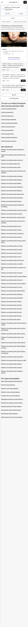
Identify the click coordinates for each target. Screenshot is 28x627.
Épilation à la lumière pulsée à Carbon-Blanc (13, 217)
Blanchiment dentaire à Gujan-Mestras (11, 381)
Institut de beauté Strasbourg (9, 137)
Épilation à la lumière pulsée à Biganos (11, 190)
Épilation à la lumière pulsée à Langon (11, 253)
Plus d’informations (14, 98)
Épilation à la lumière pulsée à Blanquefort (12, 194)
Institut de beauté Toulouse (8, 141)
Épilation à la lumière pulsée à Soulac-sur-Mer (13, 360)
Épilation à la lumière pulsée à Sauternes (12, 356)
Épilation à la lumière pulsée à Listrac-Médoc (13, 283)
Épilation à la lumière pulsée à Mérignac (12, 294)
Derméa (4, 49)
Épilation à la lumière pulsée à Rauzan (11, 316)
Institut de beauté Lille (7, 112)
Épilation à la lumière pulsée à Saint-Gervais (13, 333)
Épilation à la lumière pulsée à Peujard (11, 305)
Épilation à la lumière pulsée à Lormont (11, 287)
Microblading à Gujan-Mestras (9, 413)
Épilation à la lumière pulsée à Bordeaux (12, 197)
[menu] (2, 2)
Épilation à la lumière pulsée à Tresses (11, 367)
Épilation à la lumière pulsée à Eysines (11, 237)
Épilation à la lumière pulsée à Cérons (11, 230)
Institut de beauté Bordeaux (8, 108)
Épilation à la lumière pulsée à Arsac (11, 167)
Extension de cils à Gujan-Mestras (10, 395)
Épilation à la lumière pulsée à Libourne (11, 280)
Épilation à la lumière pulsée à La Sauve (12, 246)
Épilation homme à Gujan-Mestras (10, 392)
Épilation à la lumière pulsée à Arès (10, 163)
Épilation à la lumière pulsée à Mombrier (12, 298)
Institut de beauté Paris (7, 134)
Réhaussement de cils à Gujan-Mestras (12, 417)
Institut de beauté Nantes (8, 126)
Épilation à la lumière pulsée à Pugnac (11, 312)
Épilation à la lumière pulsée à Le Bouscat (12, 260)
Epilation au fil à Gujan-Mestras (9, 388)
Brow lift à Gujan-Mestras (8, 385)
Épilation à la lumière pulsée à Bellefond (12, 187)
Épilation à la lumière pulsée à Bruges (11, 201)
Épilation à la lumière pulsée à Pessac (11, 301)
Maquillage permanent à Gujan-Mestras (12, 399)
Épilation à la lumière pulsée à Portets (11, 308)
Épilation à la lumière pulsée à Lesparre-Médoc (14, 276)
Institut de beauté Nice (7, 130)
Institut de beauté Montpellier (9, 123)
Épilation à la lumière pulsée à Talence (11, 364)
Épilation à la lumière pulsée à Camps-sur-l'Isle (14, 210)
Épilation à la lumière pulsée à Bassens (11, 179)
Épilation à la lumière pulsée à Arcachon (12, 160)
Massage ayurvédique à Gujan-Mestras (12, 403)
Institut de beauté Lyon (7, 116)
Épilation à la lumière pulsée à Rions (11, 319)
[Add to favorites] (25, 34)
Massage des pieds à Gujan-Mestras (11, 410)
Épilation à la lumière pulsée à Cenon (11, 226)
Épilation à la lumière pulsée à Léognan (11, 272)
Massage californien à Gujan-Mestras (11, 406)
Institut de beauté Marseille (8, 119)
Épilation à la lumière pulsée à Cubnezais (12, 233)
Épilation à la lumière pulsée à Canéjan (11, 214)
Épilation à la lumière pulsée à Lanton (11, 256)
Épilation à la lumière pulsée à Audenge (12, 176)
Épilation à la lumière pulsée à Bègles (11, 183)
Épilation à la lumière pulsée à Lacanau (11, 249)
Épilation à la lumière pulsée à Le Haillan (12, 264)
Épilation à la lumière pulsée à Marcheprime (13, 290)
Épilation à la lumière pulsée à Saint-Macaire (13, 342)
